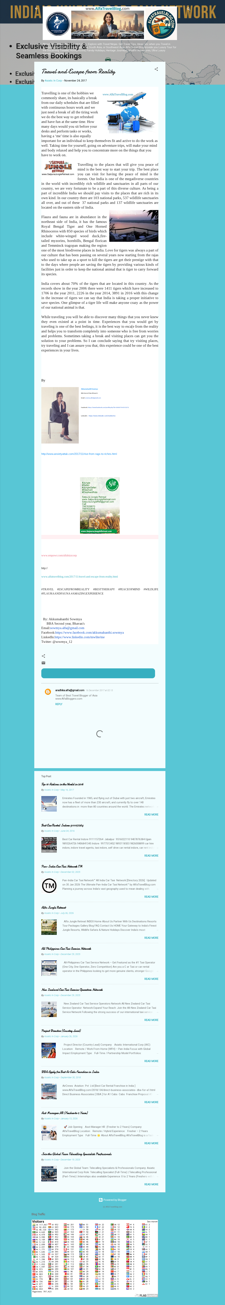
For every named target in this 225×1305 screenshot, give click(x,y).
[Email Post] (43, 664)
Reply (58, 704)
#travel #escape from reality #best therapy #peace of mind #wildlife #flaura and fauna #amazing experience (93, 673)
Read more (151, 814)
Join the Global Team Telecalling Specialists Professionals (76, 1154)
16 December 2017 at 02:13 (99, 690)
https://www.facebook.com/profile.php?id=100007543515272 (108, 407)
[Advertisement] (179, 115)
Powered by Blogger (115, 1199)
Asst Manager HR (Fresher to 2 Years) (64, 1113)
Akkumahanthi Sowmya (89, 389)
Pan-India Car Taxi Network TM (61, 866)
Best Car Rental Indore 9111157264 (62, 825)
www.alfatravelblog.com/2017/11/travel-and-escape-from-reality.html (79, 576)
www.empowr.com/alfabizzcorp (59, 555)
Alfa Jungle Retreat (53, 907)
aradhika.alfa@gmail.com (69, 690)
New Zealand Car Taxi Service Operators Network (71, 990)
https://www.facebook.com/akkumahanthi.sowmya (89, 632)
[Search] (189, 9)
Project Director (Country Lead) (61, 1031)
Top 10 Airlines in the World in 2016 (62, 784)
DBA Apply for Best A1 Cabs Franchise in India (70, 1072)
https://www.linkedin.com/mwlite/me (102, 416)
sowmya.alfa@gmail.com (93, 398)
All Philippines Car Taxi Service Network (66, 948)
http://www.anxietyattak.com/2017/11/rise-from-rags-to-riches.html (79, 453)
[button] (156, 69)
